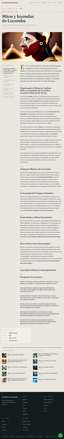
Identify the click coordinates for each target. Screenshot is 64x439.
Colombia (25, 402)
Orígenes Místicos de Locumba (8, 76)
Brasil (24, 411)
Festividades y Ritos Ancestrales (8, 85)
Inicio (4, 8)
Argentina (25, 414)
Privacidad (25, 430)
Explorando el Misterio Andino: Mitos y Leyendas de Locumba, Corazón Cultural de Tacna (10, 71)
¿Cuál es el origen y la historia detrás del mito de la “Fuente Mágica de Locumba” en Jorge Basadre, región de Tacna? (39, 282)
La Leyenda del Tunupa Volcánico (9, 80)
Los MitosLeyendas (10, 3)
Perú (21, 8)
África (54, 2)
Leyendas (4, 424)
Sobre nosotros (27, 424)
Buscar (60, 2)
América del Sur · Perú (10, 11)
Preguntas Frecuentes (9, 97)
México (25, 399)
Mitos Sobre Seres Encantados (8, 89)
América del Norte (48, 399)
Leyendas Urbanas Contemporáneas (8, 93)
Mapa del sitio (26, 421)
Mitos (3, 421)
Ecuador (25, 408)
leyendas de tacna (43, 76)
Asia (49, 2)
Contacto (25, 427)
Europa (44, 2)
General (4, 430)
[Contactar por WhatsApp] (60, 435)
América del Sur (35, 2)
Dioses (3, 427)
